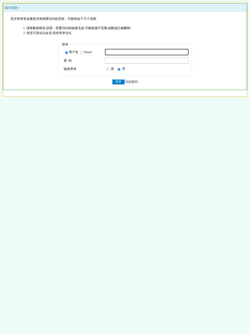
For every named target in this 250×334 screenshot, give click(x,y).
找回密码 (131, 82)
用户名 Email (80, 52)
